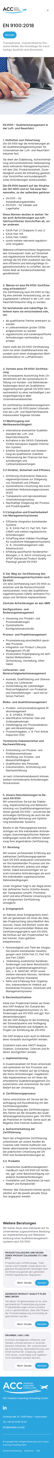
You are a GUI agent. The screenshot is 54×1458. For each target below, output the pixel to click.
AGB (38, 1451)
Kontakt (9, 34)
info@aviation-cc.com (14, 1427)
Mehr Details (24, 1282)
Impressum (29, 1451)
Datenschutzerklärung (12, 1451)
